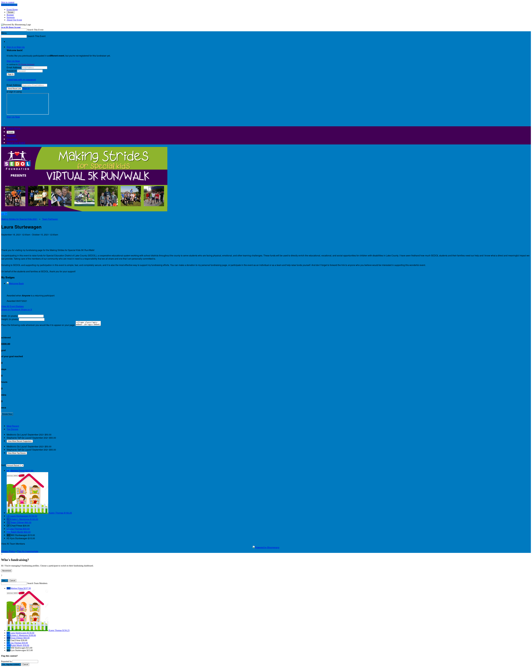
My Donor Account (26, 64)
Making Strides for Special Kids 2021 (19, 219)
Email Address (14, 67)
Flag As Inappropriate (27, 551)
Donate (10, 12)
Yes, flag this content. (11, 664)
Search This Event (35, 30)
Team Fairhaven (50, 219)
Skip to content (7, 2)
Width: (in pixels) (9, 315)
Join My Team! (21, 413)
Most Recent (13, 426)
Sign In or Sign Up (16, 47)
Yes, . (4, 580)
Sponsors (11, 17)
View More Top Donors (17, 453)
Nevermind (6, 571)
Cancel (12, 580)
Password (11, 70)
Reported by (6, 661)
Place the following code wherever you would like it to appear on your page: (38, 325)
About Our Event (14, 20)
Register (10, 15)
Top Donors (12, 429)
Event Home (12, 9)
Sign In (26, 88)
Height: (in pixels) (9, 319)
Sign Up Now (13, 61)
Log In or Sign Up (9, 5)
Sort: (3, 465)
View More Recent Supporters (20, 441)
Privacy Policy (8, 551)
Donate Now (7, 414)
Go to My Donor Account (11, 27)
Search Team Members (37, 583)
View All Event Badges (12, 306)
